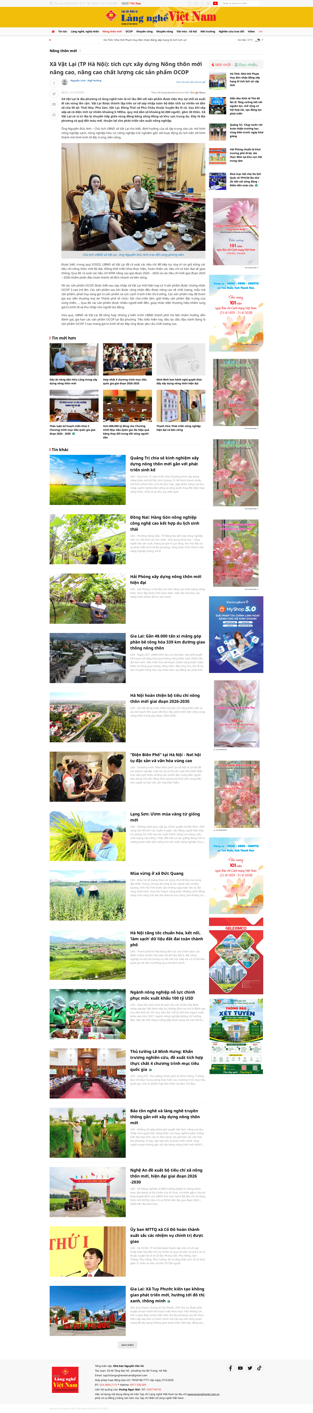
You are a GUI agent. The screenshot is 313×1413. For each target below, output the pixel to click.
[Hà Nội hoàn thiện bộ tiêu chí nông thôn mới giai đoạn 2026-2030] (88, 717)
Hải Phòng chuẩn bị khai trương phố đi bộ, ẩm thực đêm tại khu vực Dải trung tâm (246, 155)
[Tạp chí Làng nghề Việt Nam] (65, 1379)
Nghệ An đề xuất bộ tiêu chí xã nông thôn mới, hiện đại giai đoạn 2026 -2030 (166, 1176)
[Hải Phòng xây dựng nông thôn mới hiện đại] (88, 598)
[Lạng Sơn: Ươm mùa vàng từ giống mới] (88, 836)
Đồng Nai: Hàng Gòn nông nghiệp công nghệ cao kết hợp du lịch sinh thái (164, 523)
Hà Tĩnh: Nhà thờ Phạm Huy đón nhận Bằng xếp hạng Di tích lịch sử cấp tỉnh (129, 40)
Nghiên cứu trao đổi (231, 31)
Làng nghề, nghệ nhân (85, 31)
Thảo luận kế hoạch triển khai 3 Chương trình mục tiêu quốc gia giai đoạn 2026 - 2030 (72, 429)
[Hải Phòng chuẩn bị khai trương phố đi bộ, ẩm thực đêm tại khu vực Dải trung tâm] (217, 156)
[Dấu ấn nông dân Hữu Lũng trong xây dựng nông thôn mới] (74, 359)
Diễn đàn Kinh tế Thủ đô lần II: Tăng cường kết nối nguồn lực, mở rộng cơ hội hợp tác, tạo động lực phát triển (246, 106)
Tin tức (62, 31)
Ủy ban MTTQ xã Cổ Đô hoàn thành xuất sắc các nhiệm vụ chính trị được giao (166, 1235)
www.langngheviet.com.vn (203, 1394)
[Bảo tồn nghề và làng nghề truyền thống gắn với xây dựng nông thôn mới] (88, 1133)
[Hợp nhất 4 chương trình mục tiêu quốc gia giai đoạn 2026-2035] (127, 359)
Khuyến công (144, 31)
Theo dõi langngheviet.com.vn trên (170, 92)
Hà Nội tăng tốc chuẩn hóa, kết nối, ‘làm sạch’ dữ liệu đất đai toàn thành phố (166, 938)
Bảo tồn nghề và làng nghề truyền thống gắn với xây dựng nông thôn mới (165, 1116)
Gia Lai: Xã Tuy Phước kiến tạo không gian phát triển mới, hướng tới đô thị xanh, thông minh (167, 1294)
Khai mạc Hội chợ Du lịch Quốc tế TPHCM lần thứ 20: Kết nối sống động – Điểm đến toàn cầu (245, 179)
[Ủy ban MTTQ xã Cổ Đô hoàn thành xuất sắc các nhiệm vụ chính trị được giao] (88, 1251)
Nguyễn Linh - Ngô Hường (85, 80)
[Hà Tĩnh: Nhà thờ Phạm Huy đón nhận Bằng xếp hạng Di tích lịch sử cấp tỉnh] (217, 81)
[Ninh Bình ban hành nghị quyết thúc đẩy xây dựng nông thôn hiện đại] (180, 359)
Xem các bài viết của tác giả (190, 82)
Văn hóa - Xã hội (187, 31)
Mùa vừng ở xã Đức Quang (156, 873)
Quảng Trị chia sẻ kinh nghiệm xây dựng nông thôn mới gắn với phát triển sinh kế (164, 463)
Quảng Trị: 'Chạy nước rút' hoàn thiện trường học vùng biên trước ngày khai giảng (246, 130)
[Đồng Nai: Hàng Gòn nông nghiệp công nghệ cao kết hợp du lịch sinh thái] (88, 539)
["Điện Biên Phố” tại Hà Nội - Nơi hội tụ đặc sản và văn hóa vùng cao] (88, 777)
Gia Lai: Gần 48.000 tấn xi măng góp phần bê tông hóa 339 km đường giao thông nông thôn (167, 642)
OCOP (129, 31)
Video (251, 31)
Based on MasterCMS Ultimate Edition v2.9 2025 (79, 1408)
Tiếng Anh (215, 3)
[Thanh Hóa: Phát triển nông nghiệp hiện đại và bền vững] (180, 406)
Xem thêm (127, 1345)
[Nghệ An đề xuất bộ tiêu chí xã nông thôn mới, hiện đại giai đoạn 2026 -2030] (88, 1192)
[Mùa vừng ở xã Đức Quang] (88, 895)
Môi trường (208, 31)
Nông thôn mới (112, 31)
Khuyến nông (164, 31)
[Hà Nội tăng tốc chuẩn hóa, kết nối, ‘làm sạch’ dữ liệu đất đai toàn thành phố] (88, 955)
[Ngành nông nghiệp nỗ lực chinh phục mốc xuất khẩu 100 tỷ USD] (88, 1014)
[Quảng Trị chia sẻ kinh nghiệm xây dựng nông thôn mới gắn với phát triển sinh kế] (88, 480)
